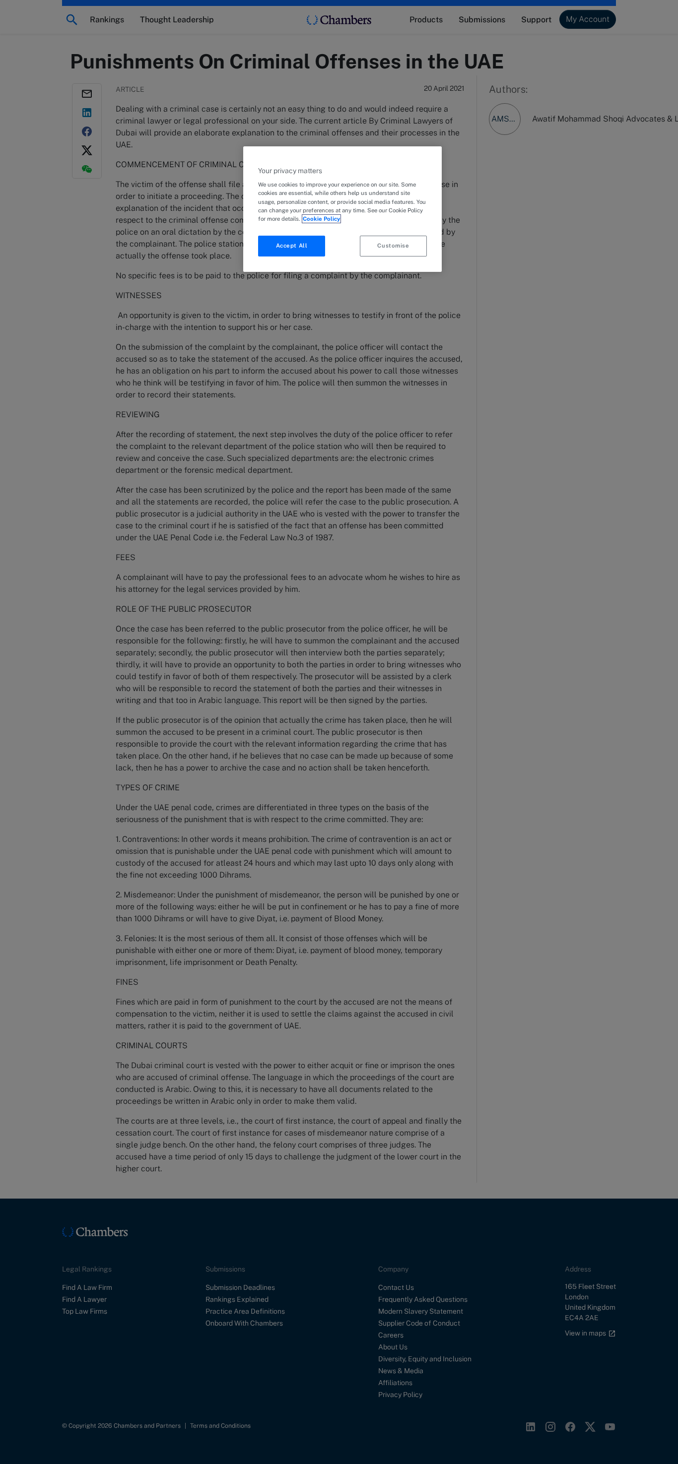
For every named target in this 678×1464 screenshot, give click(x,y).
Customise (393, 245)
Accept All (292, 245)
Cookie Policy (321, 218)
